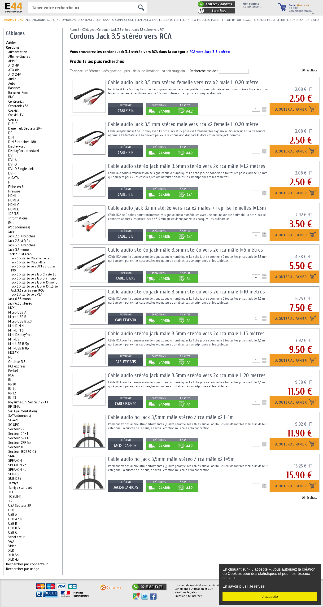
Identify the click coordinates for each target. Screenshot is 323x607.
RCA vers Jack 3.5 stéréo (209, 51)
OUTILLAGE (244, 20)
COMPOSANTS (105, 20)
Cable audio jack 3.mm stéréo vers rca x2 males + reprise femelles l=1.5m (187, 208)
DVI (10, 155)
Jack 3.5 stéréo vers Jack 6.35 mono (34, 282)
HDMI (12, 195)
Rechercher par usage (22, 568)
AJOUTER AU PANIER (291, 109)
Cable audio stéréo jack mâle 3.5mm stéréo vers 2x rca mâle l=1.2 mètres (186, 166)
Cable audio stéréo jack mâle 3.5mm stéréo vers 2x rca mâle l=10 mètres (186, 291)
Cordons (13, 47)
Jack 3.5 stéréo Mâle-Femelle (30, 258)
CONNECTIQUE (124, 20)
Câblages (88, 30)
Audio (12, 79)
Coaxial (13, 110)
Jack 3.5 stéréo (19, 254)
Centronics (16, 101)
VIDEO (315, 20)
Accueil (74, 30)
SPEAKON (15, 460)
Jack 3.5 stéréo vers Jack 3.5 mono (33, 278)
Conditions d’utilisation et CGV (194, 588)
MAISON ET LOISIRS (223, 20)
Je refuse (257, 586)
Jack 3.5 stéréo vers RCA (148, 30)
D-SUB (12, 124)
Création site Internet (188, 596)
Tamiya (13, 483)
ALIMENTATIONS (36, 20)
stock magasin (173, 70)
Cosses (13, 119)
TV (10, 501)
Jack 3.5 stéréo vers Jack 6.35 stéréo (34, 286)
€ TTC (293, 8)
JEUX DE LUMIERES (175, 20)
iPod (11, 222)
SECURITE (282, 20)
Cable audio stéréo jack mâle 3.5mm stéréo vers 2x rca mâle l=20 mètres (187, 375)
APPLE (12, 61)
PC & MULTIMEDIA (264, 20)
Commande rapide (300, 10)
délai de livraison (146, 70)
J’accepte (270, 596)
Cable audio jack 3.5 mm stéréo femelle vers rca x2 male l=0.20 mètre (183, 82)
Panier (299, 5)
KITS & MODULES (199, 20)
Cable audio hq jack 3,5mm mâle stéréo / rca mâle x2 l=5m (171, 459)
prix (127, 70)
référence (92, 70)
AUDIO (51, 20)
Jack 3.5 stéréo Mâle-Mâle (28, 262)
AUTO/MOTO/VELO (68, 20)
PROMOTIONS (13, 20)
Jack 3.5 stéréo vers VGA (26, 295)
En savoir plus (234, 586)
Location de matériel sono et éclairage (200, 585)
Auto (11, 83)
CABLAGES (87, 20)
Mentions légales (186, 592)
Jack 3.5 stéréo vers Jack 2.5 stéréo (33, 274)
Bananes (14, 88)
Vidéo (12, 546)
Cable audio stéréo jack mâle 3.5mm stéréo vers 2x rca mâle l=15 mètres (186, 333)
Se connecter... (252, 6)
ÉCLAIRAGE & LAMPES (148, 20)
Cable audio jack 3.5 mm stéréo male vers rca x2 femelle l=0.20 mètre (183, 124)
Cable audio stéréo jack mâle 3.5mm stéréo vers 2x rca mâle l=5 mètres (185, 250)
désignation (112, 70)
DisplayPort (16, 146)
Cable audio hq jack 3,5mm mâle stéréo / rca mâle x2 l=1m (171, 417)
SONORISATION (300, 20)
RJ (9, 379)
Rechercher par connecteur (27, 564)
